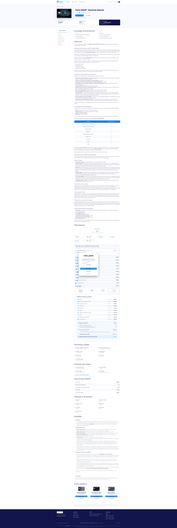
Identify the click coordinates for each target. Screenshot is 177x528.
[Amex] (79, 12)
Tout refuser (88, 271)
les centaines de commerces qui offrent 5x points (99, 151)
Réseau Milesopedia (67, 525)
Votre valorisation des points (84, 250)
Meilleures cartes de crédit (110, 515)
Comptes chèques (75, 515)
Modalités (59, 43)
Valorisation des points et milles (94, 515)
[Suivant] (119, 493)
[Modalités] (70, 43)
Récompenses (60, 35)
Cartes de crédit (60, 6)
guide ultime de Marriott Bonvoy (98, 70)
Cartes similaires (60, 44)
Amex (77, 12)
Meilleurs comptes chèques (110, 517)
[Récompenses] (70, 35)
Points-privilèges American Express (86, 12)
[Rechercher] (106, 2)
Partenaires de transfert (61, 41)
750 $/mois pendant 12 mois (104, 23)
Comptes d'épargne (76, 517)
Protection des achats (61, 38)
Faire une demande (79, 15)
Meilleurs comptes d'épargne (110, 518)
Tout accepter (88, 268)
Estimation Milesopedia (82, 23)
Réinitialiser (117, 245)
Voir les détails (81, 498)
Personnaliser (88, 273)
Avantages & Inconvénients (62, 32)
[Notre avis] (70, 34)
